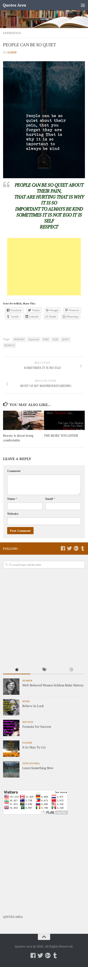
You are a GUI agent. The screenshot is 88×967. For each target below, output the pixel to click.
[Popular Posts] (16, 669)
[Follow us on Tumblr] (82, 548)
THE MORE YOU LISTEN (61, 435)
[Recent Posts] (71, 669)
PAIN (55, 339)
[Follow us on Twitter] (69, 548)
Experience (12, 33)
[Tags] (44, 669)
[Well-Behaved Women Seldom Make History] (11, 686)
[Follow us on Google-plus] (75, 548)
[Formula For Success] (11, 728)
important (33, 339)
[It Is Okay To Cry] (11, 748)
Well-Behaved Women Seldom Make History (53, 685)
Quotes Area (14, 5)
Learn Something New (37, 768)
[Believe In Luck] (11, 707)
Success (27, 721)
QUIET (65, 339)
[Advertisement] (44, 266)
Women (27, 680)
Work (26, 701)
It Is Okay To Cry (34, 747)
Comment (14, 471)
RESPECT (10, 345)
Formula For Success (36, 726)
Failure (27, 742)
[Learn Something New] (11, 769)
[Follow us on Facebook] (62, 548)
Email (50, 499)
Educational (31, 763)
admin (11, 52)
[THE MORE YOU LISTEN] (64, 420)
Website (12, 514)
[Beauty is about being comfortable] (23, 420)
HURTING (19, 339)
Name (12, 499)
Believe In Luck (33, 706)
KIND (46, 339)
